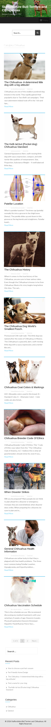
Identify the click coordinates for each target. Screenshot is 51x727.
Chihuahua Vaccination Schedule (23, 605)
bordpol (30, 88)
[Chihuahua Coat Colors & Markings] (24, 370)
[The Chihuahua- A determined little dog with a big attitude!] (24, 66)
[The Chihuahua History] (24, 249)
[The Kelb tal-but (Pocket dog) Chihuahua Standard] (24, 127)
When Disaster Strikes (16, 492)
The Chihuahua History (17, 269)
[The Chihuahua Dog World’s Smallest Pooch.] (24, 310)
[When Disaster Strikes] (24, 476)
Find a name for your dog (17, 683)
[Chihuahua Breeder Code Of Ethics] (24, 422)
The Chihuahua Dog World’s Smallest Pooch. (20, 327)
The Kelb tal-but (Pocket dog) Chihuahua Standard (20, 145)
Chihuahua (12, 707)
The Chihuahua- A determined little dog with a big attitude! (23, 83)
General (11, 711)
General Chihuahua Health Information (19, 550)
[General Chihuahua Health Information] (24, 533)
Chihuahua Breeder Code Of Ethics (24, 438)
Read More (8, 106)
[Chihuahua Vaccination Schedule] (24, 589)
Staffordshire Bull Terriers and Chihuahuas (24, 8)
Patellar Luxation (13, 203)
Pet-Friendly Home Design (18, 672)
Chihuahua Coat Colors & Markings (24, 387)
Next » (34, 641)
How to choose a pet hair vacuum (20, 668)
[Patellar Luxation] (24, 188)
